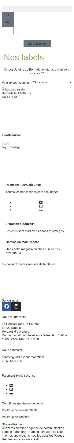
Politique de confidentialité (20, 410)
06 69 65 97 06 (12, 361)
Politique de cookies (15, 417)
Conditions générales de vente (22, 403)
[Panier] (8, 30)
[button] (37, 9)
